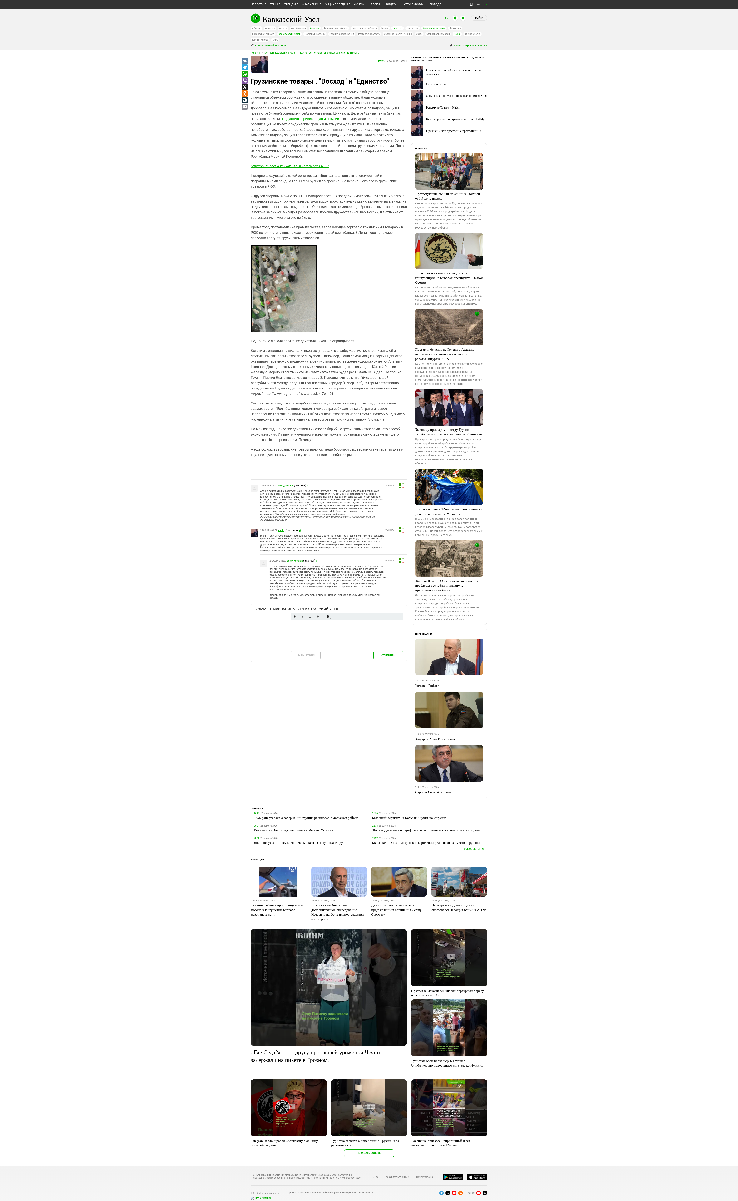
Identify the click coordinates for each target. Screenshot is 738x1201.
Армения (314, 28)
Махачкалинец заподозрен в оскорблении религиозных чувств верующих (426, 842)
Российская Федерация (341, 34)
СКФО (419, 34)
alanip (281, 530)
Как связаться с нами (397, 1177)
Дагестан (397, 28)
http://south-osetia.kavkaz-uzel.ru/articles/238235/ (290, 166)
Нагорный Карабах (315, 34)
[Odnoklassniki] (244, 93)
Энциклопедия (336, 4)
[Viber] (244, 80)
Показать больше (369, 1152)
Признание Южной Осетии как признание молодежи (454, 72)
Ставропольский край (438, 34)
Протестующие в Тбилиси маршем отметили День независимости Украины (448, 511)
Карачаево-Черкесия (263, 34)
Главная (255, 52)
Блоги (375, 4)
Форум (359, 4)
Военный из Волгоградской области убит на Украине (293, 830)
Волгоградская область (364, 28)
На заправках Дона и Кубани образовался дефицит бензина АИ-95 (459, 907)
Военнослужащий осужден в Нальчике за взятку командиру (298, 842)
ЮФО (275, 39)
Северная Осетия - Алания (398, 34)
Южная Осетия (472, 34)
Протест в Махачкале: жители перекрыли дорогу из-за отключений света (447, 992)
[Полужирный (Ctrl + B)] (295, 616)
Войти (479, 18)
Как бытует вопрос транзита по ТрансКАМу (455, 119)
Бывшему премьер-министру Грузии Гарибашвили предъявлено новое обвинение (448, 431)
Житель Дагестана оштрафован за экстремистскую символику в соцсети (426, 830)
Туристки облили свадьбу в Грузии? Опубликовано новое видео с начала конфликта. (447, 1063)
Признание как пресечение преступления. (453, 131)
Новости (257, 4)
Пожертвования (425, 1177)
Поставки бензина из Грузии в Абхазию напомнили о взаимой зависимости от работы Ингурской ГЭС (444, 354)
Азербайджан (298, 28)
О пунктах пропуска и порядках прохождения (456, 96)
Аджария (270, 28)
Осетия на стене (436, 84)
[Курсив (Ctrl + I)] (302, 616)
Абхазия (256, 28)
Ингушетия (412, 28)
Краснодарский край (289, 34)
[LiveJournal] (244, 100)
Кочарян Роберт (427, 685)
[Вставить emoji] (328, 616)
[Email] (244, 107)
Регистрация (306, 654)
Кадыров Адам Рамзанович (435, 738)
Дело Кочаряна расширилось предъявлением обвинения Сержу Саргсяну (396, 910)
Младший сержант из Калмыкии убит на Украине (409, 817)
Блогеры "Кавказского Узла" (280, 52)
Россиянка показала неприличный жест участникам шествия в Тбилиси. (440, 1142)
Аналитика (310, 4)
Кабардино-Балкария (434, 28)
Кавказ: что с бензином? (270, 45)
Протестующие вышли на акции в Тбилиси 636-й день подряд (447, 195)
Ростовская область (369, 34)
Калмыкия (455, 28)
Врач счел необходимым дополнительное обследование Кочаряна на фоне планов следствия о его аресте (338, 912)
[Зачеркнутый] (318, 616)
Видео (391, 4)
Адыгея (283, 28)
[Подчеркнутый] (310, 616)
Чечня (457, 34)
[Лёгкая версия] (471, 4)
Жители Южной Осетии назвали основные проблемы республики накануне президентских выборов (447, 585)
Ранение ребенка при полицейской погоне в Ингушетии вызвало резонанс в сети (277, 910)
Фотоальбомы (413, 4)
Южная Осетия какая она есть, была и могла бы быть (329, 52)
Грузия (384, 28)
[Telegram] (244, 67)
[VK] (244, 61)
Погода (435, 4)
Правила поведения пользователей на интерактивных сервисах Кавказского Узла (331, 1192)
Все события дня (475, 848)
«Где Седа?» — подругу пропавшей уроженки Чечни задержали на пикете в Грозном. (315, 1056)
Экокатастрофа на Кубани (470, 45)
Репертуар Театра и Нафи (443, 107)
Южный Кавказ (260, 39)
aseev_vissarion (285, 485)
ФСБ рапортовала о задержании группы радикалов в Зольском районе (306, 817)
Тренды (290, 4)
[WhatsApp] (244, 74)
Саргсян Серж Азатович (433, 792)
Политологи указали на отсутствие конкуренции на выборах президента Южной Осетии (449, 278)
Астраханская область (336, 28)
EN (486, 4)
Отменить (388, 655)
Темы (274, 4)
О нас (375, 1177)
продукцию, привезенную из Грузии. (310, 119)
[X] (244, 87)
